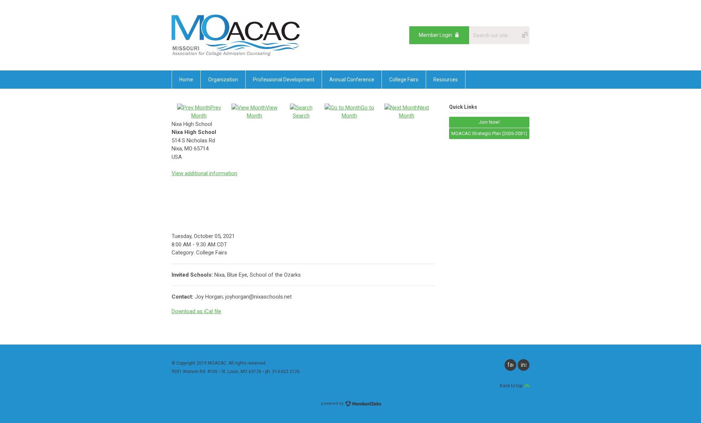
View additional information (204, 173)
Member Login (435, 35)
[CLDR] (236, 54)
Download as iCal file (196, 311)
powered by (333, 403)
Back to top (512, 385)
